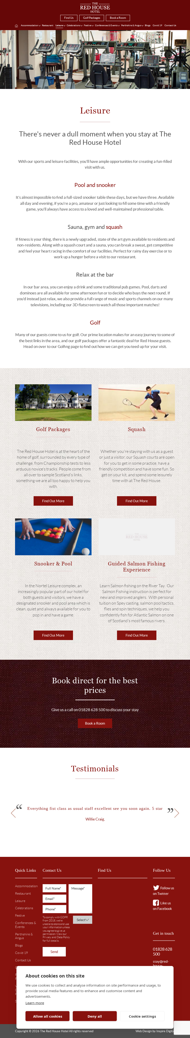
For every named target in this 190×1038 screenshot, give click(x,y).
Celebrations (73, 25)
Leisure (59, 25)
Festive (87, 25)
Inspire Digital (165, 1031)
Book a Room (118, 17)
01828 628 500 (162, 952)
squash (114, 227)
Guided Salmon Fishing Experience (136, 567)
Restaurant (47, 25)
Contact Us (170, 25)
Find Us (68, 17)
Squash (137, 429)
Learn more (34, 1002)
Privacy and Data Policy (56, 937)
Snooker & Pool (53, 564)
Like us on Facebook (162, 906)
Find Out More (53, 501)
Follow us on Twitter (163, 891)
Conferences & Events (106, 25)
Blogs (147, 25)
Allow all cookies (47, 1016)
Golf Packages (91, 17)
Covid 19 (157, 25)
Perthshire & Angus (131, 25)
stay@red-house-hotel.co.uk (161, 965)
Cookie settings (142, 1016)
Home (16, 26)
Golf (95, 322)
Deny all (95, 1016)
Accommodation (29, 25)
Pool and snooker (95, 185)
